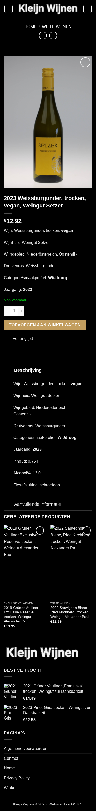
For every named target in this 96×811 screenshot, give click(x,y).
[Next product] (43, 35)
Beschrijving (28, 370)
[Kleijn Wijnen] (48, 9)
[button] (8, 9)
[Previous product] (53, 35)
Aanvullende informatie (37, 504)
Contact (11, 758)
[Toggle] (9, 370)
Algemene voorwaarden (25, 748)
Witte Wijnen (57, 26)
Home (30, 26)
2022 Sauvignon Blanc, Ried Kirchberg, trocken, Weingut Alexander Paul (70, 612)
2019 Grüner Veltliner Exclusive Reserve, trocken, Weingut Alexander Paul (21, 614)
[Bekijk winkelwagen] (87, 9)
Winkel (10, 788)
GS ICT (77, 804)
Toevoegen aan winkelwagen (45, 325)
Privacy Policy (17, 778)
